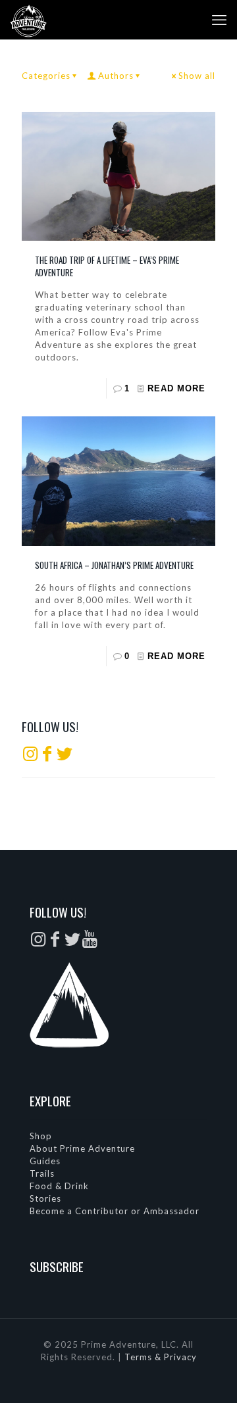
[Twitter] (64, 756)
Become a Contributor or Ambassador (114, 1211)
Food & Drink (59, 1186)
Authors (116, 75)
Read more (176, 388)
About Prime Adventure (82, 1148)
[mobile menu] (219, 20)
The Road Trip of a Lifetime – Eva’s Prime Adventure (107, 266)
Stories (45, 1198)
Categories (46, 75)
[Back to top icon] (210, 1376)
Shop (41, 1136)
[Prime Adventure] (28, 19)
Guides (45, 1161)
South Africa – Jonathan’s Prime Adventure (114, 565)
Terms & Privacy (160, 1357)
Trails (42, 1173)
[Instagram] (30, 756)
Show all (196, 75)
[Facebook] (47, 756)
